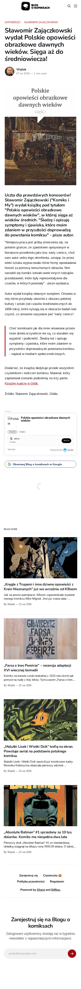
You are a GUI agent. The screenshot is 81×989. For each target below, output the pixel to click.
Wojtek (21, 69)
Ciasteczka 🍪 (52, 875)
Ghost (41, 889)
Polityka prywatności (31, 881)
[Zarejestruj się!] (72, 953)
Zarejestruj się (28, 875)
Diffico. (56, 889)
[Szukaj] (69, 6)
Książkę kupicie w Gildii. (21, 383)
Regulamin (57, 881)
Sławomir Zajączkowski (41, 22)
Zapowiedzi (12, 22)
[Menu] (76, 6)
